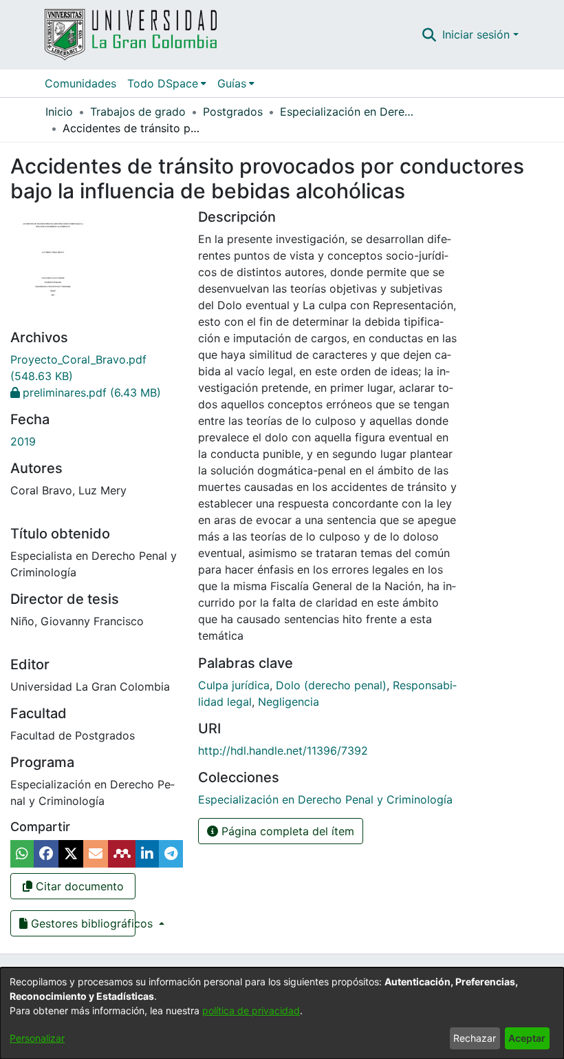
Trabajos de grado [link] (138, 111)
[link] (85, 392)
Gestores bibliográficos (81, 923)
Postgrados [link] (233, 111)
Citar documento (78, 886)
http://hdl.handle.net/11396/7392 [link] (283, 750)
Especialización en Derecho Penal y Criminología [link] (348, 111)
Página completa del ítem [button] (286, 831)
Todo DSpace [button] (162, 83)
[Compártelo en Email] (95, 854)
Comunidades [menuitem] (80, 83)
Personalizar (37, 1038)
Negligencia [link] (288, 702)
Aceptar (526, 1038)
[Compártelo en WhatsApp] (22, 854)
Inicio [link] (59, 111)
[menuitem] (166, 83)
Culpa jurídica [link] (234, 685)
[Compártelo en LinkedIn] (147, 854)
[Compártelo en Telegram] (171, 854)
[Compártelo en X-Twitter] (70, 854)
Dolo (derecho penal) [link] (331, 685)
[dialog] (282, 1013)
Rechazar (474, 1038)
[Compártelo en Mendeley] (121, 854)
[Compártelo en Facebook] (46, 854)
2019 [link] (23, 441)
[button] (429, 34)
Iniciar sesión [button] (477, 34)
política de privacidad (251, 1010)
